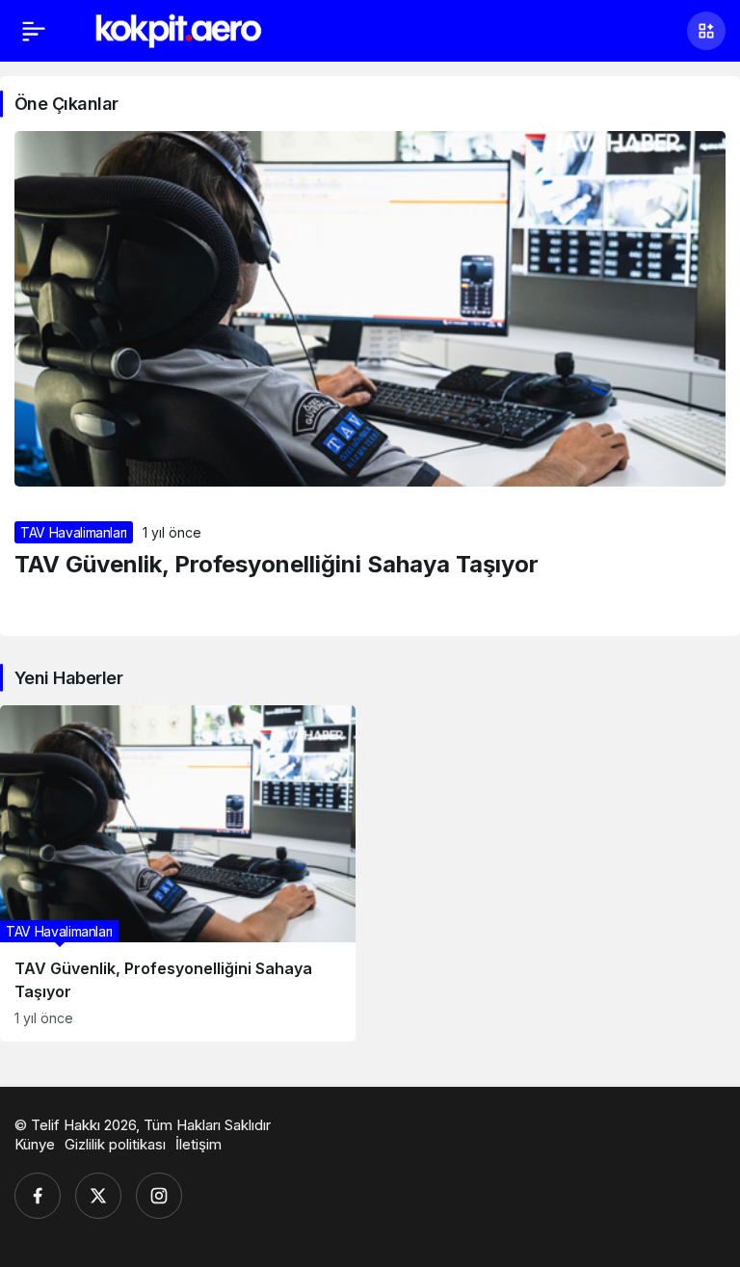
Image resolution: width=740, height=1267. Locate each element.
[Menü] (33, 31)
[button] (706, 31)
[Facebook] (37, 1196)
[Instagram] (159, 1196)
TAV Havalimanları (73, 532)
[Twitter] (98, 1196)
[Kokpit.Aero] (178, 29)
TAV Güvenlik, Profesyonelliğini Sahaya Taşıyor (276, 564)
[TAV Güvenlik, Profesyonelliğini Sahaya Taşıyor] (178, 873)
